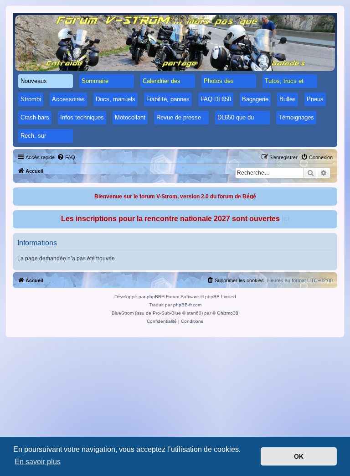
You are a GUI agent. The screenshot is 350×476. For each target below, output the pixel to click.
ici (285, 218)
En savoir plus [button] (38, 462)
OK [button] (299, 456)
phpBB (154, 296)
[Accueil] (175, 43)
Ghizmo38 (227, 313)
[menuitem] (66, 157)
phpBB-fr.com (187, 304)
